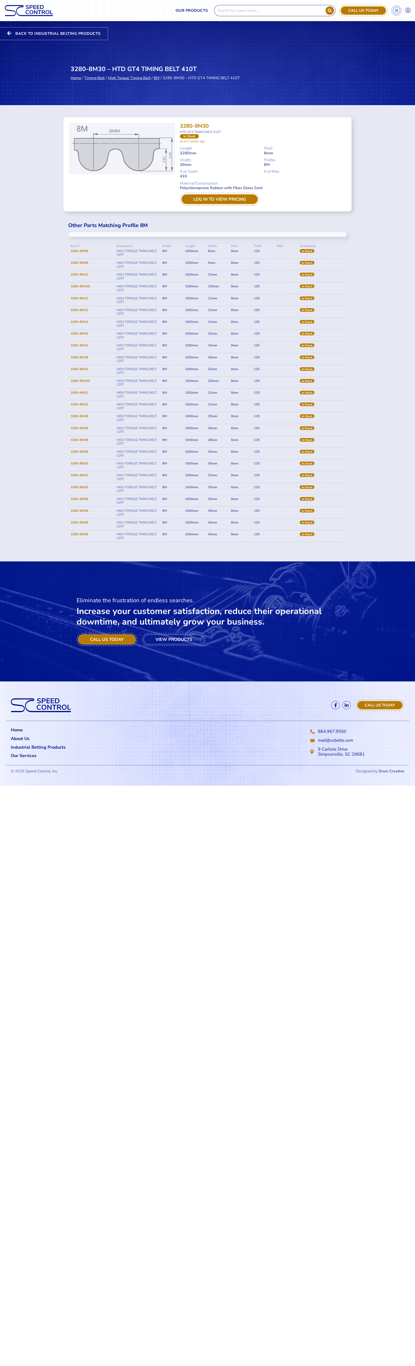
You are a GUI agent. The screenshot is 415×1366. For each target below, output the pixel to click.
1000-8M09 (79, 263)
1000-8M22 (79, 404)
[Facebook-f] (335, 705)
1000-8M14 (79, 322)
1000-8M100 (80, 286)
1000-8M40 (79, 522)
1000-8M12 (79, 298)
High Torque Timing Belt (129, 78)
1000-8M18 (79, 357)
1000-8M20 (79, 369)
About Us (20, 738)
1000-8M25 (79, 416)
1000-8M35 (79, 487)
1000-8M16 (79, 345)
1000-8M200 (80, 381)
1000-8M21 (79, 393)
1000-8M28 (79, 440)
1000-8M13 (79, 310)
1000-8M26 (79, 428)
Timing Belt (94, 78)
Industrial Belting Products (38, 747)
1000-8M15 (79, 333)
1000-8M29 (79, 452)
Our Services (24, 755)
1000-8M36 (79, 499)
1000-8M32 (79, 475)
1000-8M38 (79, 511)
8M (156, 78)
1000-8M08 (79, 251)
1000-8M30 (79, 463)
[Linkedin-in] (346, 705)
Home (76, 78)
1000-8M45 (79, 534)
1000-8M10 (79, 274)
